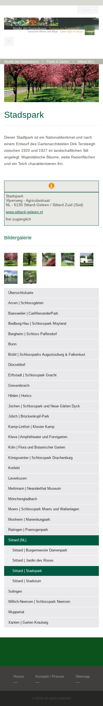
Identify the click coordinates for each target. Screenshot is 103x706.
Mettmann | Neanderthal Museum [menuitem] (34, 488)
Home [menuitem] (18, 676)
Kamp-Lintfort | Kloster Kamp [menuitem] (31, 427)
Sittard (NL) (85, 62)
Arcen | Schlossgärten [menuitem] (25, 303)
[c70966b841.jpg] (30, 259)
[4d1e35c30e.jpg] (30, 276)
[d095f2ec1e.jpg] (11, 259)
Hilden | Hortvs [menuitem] (20, 396)
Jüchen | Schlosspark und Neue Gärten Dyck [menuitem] (44, 406)
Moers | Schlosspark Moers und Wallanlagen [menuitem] (43, 509)
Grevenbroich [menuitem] (18, 385)
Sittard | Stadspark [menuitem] (27, 571)
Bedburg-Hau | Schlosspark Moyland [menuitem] (37, 323)
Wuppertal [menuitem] (16, 612)
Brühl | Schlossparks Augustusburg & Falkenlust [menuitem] (46, 354)
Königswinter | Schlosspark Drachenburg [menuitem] (40, 458)
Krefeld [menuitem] (14, 468)
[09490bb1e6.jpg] (86, 259)
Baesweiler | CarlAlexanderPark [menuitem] (33, 313)
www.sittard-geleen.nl (24, 212)
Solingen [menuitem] (15, 591)
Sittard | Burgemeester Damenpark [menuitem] (39, 550)
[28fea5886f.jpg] (48, 259)
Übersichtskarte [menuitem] (20, 293)
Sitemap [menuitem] (83, 676)
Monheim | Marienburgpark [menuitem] (29, 519)
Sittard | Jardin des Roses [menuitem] (33, 560)
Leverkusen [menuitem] (17, 478)
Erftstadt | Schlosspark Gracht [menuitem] (32, 375)
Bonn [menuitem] (12, 344)
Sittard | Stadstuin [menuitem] (26, 581)
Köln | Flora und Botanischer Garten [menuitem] (36, 447)
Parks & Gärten (58, 62)
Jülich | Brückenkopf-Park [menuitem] (28, 416)
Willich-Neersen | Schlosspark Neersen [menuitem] (39, 601)
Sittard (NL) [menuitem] (17, 540)
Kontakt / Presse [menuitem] (49, 676)
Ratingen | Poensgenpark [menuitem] (28, 530)
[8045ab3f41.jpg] (67, 259)
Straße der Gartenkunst (21, 62)
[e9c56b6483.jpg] (11, 276)
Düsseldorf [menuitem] (16, 365)
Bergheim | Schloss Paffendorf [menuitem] (32, 334)
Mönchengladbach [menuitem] (22, 499)
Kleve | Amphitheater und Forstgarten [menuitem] (37, 437)
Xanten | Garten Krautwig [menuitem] (28, 622)
